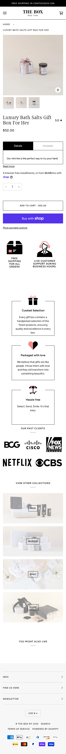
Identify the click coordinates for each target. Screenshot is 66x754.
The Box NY (25, 723)
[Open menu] (8, 13)
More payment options (15, 227)
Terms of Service (19, 729)
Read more (8, 166)
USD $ (31, 713)
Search (45, 723)
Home (6, 24)
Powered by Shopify (45, 729)
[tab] (18, 146)
